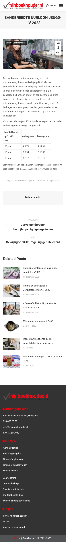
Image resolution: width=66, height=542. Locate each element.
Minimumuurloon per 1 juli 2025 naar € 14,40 (42, 358)
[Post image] (11, 273)
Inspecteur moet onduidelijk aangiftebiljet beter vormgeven (38, 340)
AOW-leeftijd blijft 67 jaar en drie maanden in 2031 (39, 305)
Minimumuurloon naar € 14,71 (38, 321)
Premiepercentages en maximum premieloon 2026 (40, 270)
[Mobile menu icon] (61, 6)
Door (40, 180)
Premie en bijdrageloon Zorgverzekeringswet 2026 (36, 287)
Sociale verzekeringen (15, 43)
